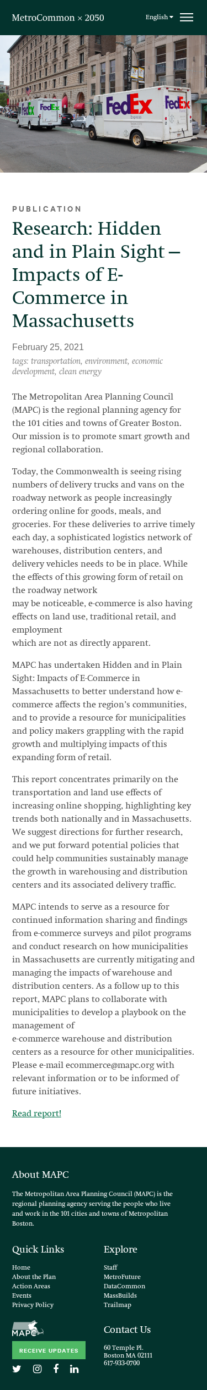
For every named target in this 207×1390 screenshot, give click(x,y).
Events (21, 1296)
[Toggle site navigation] (186, 17)
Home (21, 1268)
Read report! (36, 1114)
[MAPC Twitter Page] (21, 1370)
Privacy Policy (33, 1305)
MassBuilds (120, 1296)
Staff (110, 1268)
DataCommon (124, 1286)
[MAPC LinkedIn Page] (78, 1370)
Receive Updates (48, 1350)
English (157, 17)
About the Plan (34, 1277)
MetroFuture (122, 1277)
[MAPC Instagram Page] (41, 1370)
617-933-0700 (122, 1363)
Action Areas (31, 1286)
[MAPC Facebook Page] (60, 1370)
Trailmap (117, 1305)
